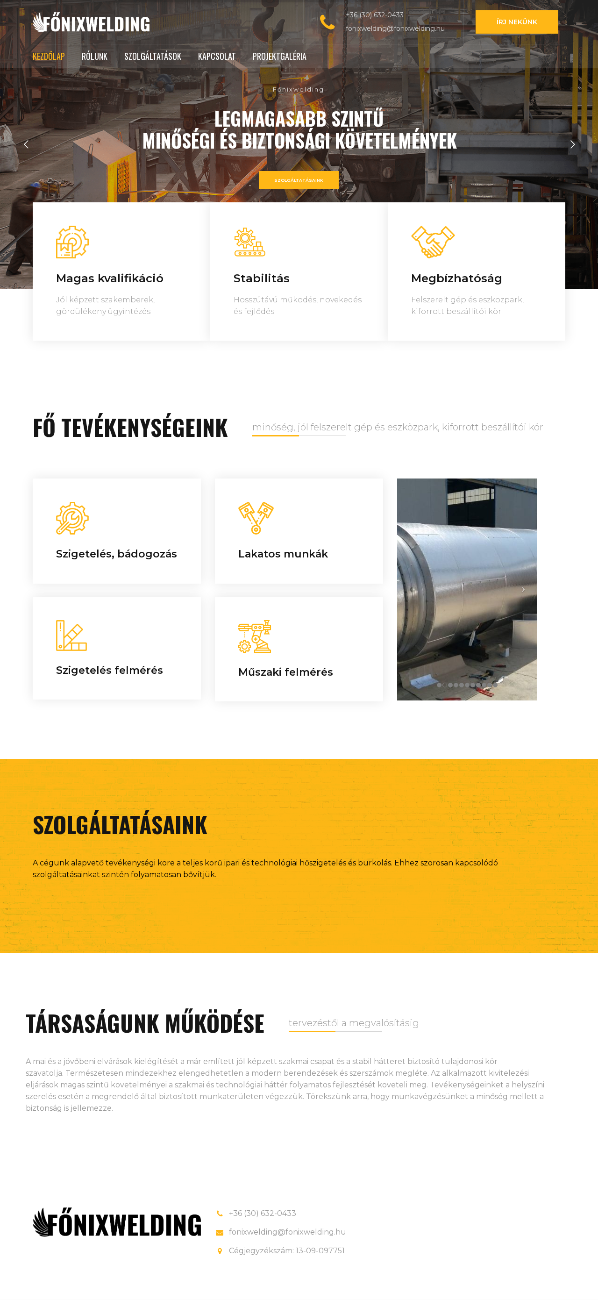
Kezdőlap (49, 56)
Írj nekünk (517, 22)
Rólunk (94, 56)
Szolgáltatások (152, 56)
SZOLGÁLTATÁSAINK (298, 180)
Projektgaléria (279, 56)
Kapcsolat (217, 56)
